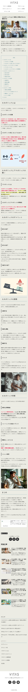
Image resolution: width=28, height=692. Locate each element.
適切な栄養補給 (8, 89)
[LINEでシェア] (14, 539)
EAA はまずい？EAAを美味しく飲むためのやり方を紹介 (14, 635)
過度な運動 (7, 82)
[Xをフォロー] (9, 682)
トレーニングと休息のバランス (11, 91)
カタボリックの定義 (9, 61)
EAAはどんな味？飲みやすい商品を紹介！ (11, 628)
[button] (17, 539)
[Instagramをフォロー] (14, 682)
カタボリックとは (7, 59)
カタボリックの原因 (8, 78)
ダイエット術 (5, 533)
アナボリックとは (8, 67)
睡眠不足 (7, 84)
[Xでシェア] (10, 539)
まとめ (5, 97)
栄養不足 (7, 80)
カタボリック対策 (7, 87)
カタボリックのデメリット (9, 70)
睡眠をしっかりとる (9, 93)
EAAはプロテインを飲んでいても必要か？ (11, 631)
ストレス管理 (7, 95)
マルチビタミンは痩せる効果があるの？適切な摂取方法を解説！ (13, 621)
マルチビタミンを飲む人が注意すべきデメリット (12, 625)
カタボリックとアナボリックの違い (11, 65)
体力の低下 (7, 74)
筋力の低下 (7, 72)
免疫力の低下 (7, 76)
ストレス (7, 85)
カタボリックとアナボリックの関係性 (12, 69)
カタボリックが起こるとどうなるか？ (12, 63)
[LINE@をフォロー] (18, 682)
